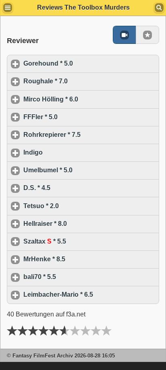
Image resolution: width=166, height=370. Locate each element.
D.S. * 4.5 (74, 187)
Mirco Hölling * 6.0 (88, 99)
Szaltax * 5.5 (82, 241)
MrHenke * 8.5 (81, 259)
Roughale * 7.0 (83, 81)
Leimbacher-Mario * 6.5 (91, 294)
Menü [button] (7, 7)
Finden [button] (159, 7)
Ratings (147, 35)
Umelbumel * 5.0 (85, 170)
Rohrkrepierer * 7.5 (89, 134)
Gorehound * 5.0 (85, 63)
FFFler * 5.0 (78, 117)
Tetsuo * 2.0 (78, 206)
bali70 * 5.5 (77, 276)
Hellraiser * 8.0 (82, 223)
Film (124, 35)
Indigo (70, 152)
